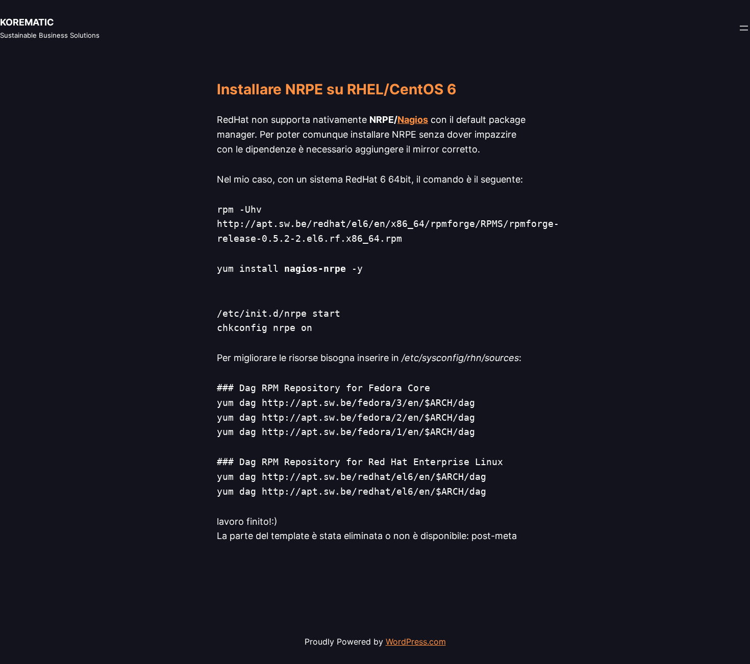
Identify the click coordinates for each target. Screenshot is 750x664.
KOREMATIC (27, 22)
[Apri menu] (744, 28)
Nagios (412, 119)
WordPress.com (416, 641)
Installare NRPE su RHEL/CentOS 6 (336, 90)
